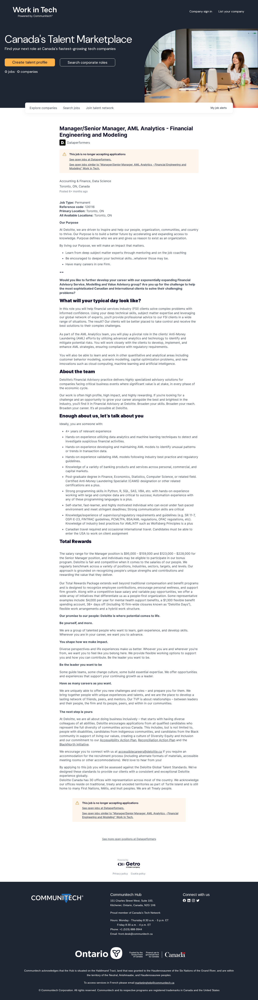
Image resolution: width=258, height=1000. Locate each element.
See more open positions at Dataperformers (129, 838)
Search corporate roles (87, 62)
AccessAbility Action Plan (118, 740)
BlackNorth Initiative (74, 744)
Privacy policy (120, 873)
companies (43, 108)
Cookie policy (138, 873)
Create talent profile (29, 62)
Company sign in (200, 11)
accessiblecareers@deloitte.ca (140, 751)
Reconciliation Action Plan (156, 740)
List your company (231, 11)
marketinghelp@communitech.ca (154, 982)
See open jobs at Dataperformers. (90, 159)
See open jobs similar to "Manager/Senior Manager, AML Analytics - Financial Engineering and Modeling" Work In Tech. (127, 166)
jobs (71, 108)
